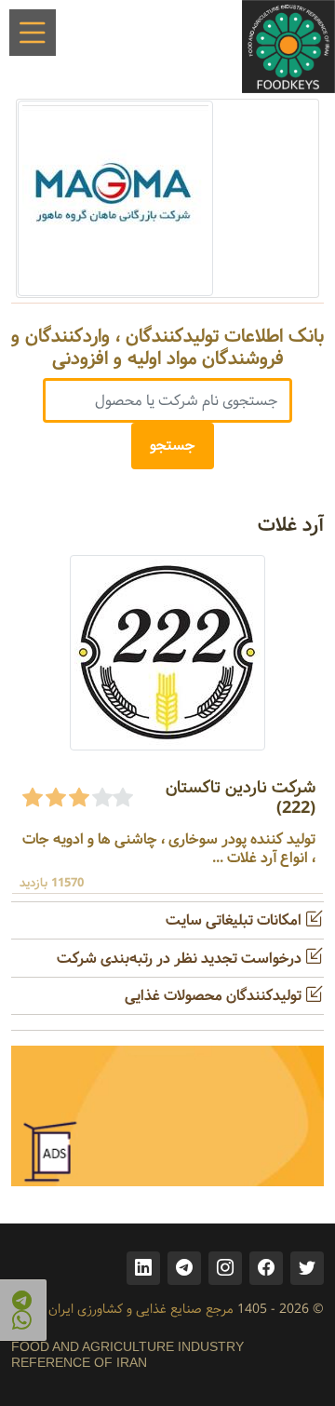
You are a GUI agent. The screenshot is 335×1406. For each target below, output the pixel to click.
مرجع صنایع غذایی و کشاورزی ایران (141, 1309)
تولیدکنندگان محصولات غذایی (215, 995)
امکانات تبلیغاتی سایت (235, 920)
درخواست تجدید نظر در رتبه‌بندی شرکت (181, 958)
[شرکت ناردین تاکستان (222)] (167, 652)
